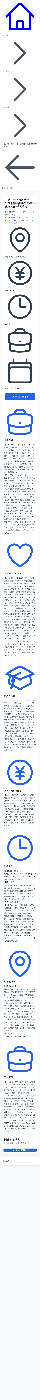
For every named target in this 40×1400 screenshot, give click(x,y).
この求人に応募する (20, 397)
